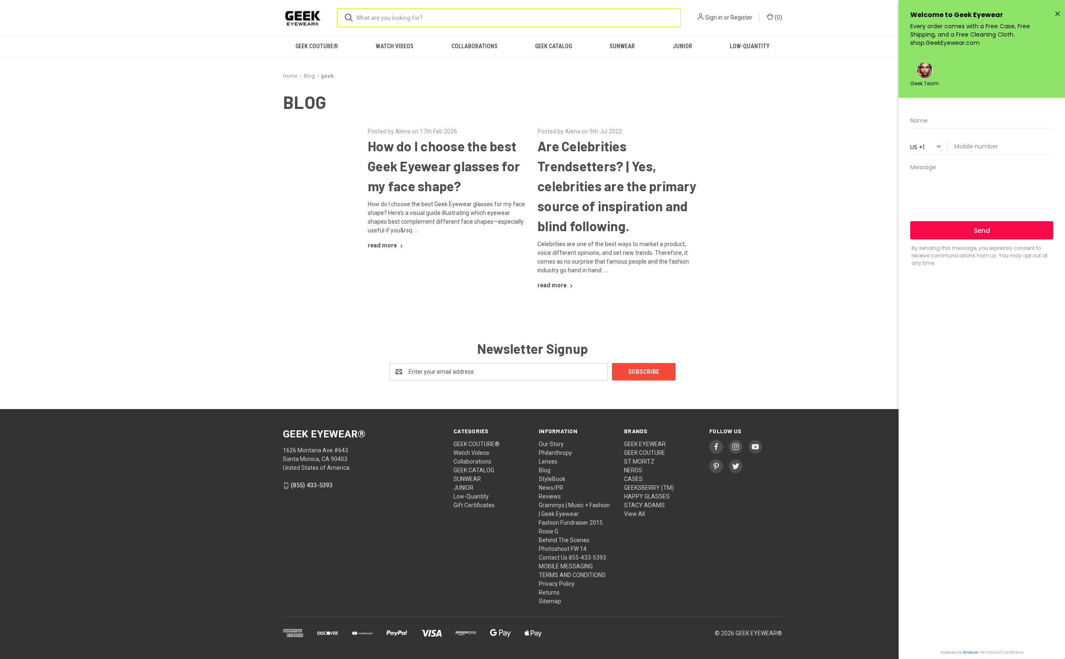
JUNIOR (682, 46)
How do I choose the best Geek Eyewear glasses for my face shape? (444, 166)
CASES (633, 479)
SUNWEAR (622, 46)
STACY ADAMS (644, 505)
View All (634, 514)
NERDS (633, 470)
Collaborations (474, 46)
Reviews (550, 496)
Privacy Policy (557, 583)
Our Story (551, 444)
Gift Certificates (474, 505)
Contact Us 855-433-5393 (572, 557)
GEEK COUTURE (644, 452)
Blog (544, 470)
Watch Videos (395, 46)
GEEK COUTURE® (316, 46)
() (777, 17)
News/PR (551, 487)
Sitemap (550, 601)
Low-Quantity (750, 46)
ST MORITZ (639, 461)
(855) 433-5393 (311, 485)
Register (742, 17)
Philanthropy (555, 452)
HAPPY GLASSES (647, 496)
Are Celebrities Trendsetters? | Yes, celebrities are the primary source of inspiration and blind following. (616, 186)
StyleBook (552, 479)
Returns (549, 592)
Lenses (548, 461)
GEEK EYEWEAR (645, 444)
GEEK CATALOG (553, 46)
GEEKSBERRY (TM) (649, 487)
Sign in (714, 17)
